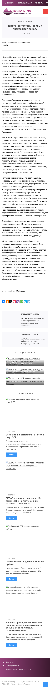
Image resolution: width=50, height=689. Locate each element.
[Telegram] (28, 301)
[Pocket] (14, 301)
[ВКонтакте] (3, 301)
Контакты (10, 662)
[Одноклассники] (7, 301)
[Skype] (25, 301)
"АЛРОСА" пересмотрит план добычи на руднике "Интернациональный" (10, 339)
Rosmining (21, 13)
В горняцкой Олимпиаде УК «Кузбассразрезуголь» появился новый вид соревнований (10, 319)
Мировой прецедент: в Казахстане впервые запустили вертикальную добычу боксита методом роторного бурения (24, 626)
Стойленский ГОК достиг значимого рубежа (25, 563)
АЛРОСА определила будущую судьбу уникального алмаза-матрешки (24, 363)
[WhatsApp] (21, 301)
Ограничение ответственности (18, 668)
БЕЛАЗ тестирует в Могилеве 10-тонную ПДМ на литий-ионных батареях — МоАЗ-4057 (23, 500)
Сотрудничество (12, 665)
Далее (11, 454)
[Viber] (17, 301)
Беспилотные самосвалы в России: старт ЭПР (25, 436)
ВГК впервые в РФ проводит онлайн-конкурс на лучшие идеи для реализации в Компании (24, 374)
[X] (10, 301)
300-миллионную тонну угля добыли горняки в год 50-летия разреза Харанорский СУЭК (23, 354)
